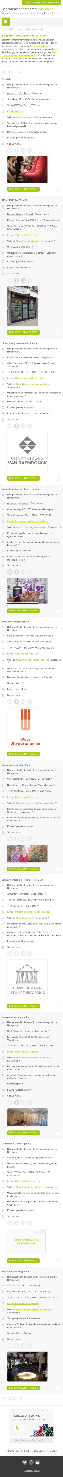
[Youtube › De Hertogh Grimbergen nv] (29, 1222)
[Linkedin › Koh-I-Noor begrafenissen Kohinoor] (23, 572)
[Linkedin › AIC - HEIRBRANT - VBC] (23, 280)
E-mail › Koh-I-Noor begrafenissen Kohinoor (27, 521)
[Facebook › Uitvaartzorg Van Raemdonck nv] (16, 426)
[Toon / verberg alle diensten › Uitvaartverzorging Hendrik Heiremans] (34, 934)
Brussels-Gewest (15, 214)
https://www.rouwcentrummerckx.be (32, 1057)
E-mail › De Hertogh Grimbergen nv (23, 1181)
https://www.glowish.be (26, 117)
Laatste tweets (15, 556)
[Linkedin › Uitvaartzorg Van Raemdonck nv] (23, 426)
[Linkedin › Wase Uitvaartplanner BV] (23, 701)
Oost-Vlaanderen (15, 357)
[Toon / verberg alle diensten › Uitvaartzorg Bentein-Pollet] (34, 819)
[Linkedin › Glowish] (23, 150)
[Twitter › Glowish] (9, 150)
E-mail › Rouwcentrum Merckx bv (22, 1052)
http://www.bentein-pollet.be (29, 803)
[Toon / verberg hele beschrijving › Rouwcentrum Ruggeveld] (34, 1318)
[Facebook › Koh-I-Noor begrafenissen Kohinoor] (16, 572)
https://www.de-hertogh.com (29, 1187)
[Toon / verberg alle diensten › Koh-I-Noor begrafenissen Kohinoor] (34, 543)
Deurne (23, 1285)
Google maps (39, 93)
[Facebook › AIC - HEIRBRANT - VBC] (16, 280)
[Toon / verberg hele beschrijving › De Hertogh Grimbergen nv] (34, 1194)
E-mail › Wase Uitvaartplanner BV (23, 654)
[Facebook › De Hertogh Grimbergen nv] (16, 1222)
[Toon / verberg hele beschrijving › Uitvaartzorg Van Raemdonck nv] (34, 394)
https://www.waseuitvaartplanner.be (32, 660)
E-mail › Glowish (15, 111)
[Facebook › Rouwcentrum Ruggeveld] (16, 1345)
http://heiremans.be (25, 918)
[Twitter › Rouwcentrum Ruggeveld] (9, 1345)
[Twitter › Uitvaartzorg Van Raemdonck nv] (9, 426)
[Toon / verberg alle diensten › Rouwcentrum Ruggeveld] (34, 1326)
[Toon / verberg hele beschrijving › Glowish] (34, 125)
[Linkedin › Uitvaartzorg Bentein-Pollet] (23, 838)
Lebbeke (29, 1031)
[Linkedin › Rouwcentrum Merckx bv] (23, 1102)
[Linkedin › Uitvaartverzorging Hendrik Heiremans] (23, 953)
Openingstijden (15, 683)
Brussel (29, 214)
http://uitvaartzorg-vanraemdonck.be (33, 384)
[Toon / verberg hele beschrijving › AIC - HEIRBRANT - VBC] (34, 247)
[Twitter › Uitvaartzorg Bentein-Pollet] (9, 838)
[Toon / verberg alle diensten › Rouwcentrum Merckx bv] (34, 1077)
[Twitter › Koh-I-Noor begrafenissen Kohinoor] (9, 572)
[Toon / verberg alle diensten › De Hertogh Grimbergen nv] (34, 1203)
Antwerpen (12, 93)
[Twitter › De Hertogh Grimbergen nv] (9, 1222)
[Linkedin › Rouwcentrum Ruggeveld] (23, 1345)
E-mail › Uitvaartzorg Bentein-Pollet (23, 797)
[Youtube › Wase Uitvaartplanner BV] (29, 701)
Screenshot (46, 117)
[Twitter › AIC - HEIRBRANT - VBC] (9, 280)
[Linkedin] (37, 1462)
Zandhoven (25, 93)
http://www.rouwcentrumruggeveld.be (33, 1309)
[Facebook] (31, 1462)
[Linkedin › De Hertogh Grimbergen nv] (23, 1222)
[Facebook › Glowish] (16, 150)
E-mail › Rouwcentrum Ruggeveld (22, 1303)
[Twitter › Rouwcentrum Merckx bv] (9, 1102)
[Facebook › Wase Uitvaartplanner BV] (16, 701)
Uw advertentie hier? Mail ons (31, 1440)
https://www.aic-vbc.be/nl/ (28, 241)
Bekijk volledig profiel (23, 189)
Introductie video (43, 413)
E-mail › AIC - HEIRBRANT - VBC (23, 235)
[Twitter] (24, 1462)
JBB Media (29, 1471)
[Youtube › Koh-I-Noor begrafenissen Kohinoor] (29, 572)
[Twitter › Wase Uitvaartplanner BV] (9, 701)
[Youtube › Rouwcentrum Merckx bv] (29, 1102)
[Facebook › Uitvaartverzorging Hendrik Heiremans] (16, 953)
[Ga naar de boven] (58, 189)
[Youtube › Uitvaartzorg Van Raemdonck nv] (29, 426)
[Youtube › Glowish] (29, 150)
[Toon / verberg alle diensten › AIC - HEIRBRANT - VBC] (34, 254)
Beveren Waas (32, 357)
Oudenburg (31, 779)
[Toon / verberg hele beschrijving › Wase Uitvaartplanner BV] (34, 670)
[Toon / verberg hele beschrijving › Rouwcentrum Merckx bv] (34, 1068)
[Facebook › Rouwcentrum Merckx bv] (16, 1102)
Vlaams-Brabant (14, 1158)
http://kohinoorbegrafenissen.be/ (31, 527)
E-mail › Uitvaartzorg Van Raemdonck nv (26, 378)
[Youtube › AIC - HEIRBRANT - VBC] (29, 280)
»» (20, 72)
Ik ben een (42, 2)
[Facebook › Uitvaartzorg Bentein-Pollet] (16, 838)
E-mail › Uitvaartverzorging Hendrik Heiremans (29, 912)
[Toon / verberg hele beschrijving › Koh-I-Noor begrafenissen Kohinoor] (34, 535)
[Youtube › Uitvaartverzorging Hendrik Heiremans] (29, 953)
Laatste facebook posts (19, 267)
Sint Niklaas (31, 636)
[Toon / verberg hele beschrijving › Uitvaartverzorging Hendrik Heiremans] (34, 925)
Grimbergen (30, 1158)
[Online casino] (31, 1410)
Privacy (37, 1471)
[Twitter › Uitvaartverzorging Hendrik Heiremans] (9, 953)
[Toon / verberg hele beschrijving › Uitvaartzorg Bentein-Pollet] (34, 810)
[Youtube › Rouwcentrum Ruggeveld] (29, 1345)
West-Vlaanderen (15, 779)
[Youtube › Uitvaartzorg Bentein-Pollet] (29, 838)
